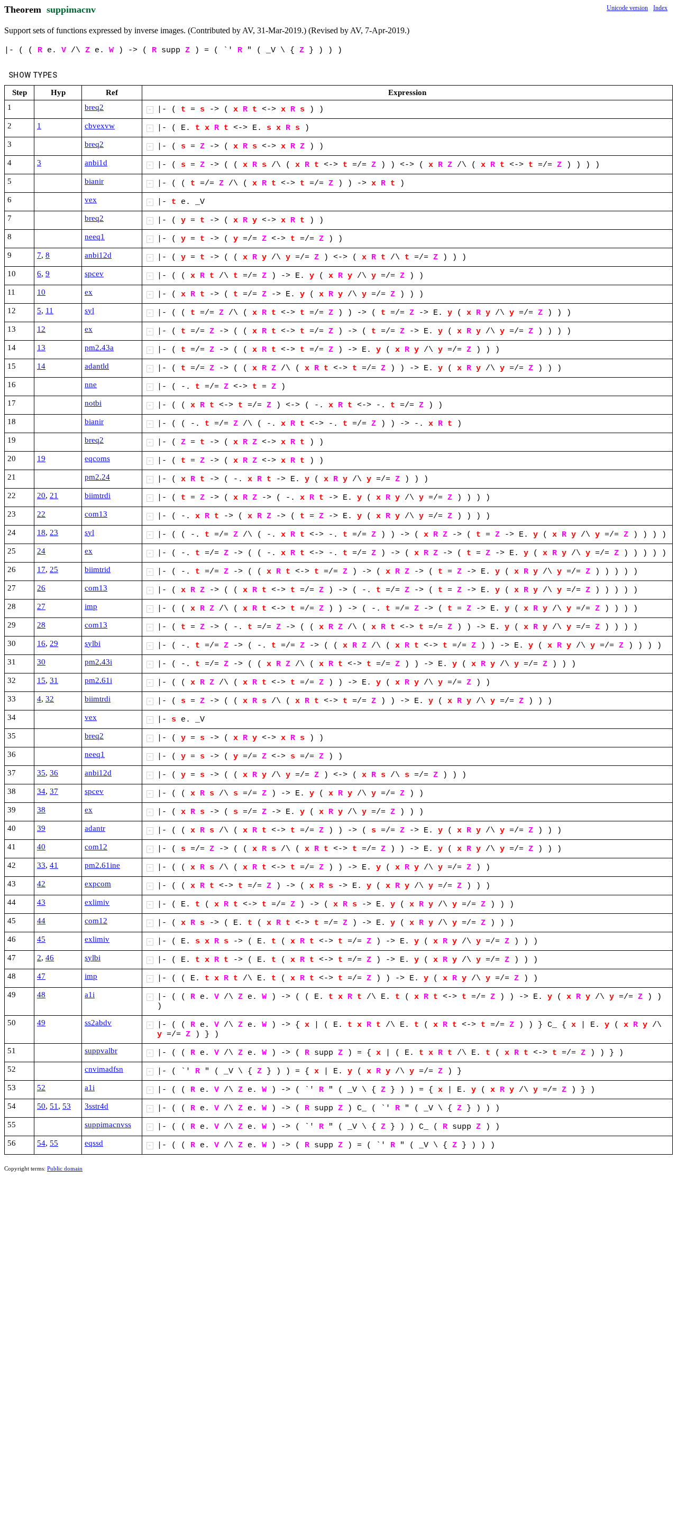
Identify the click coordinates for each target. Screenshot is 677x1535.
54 (41, 1143)
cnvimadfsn (104, 1069)
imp (91, 606)
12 (41, 329)
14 (41, 366)
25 (54, 569)
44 (41, 920)
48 (41, 994)
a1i (90, 994)
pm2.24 (97, 477)
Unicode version (627, 8)
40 (41, 847)
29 (54, 643)
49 (41, 1022)
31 (54, 680)
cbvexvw (100, 125)
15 (41, 680)
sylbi (92, 643)
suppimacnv (71, 9)
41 (54, 865)
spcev (94, 273)
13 (41, 347)
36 (54, 773)
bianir (94, 181)
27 (41, 606)
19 (41, 458)
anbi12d (98, 255)
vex (91, 199)
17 (41, 569)
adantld (97, 366)
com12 (96, 847)
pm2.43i (98, 662)
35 (41, 773)
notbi (93, 403)
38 (41, 810)
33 (41, 865)
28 (41, 625)
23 (54, 532)
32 (49, 699)
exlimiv (97, 902)
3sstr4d (96, 1106)
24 (41, 551)
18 (41, 532)
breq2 (94, 107)
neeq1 (95, 236)
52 (41, 1087)
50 (41, 1106)
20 (41, 495)
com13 (96, 514)
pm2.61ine (102, 865)
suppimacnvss (108, 1124)
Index (660, 8)
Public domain (65, 1168)
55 (54, 1143)
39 (41, 828)
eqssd (94, 1143)
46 (49, 957)
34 (41, 791)
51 (54, 1106)
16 (41, 643)
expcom (98, 883)
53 (66, 1106)
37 (54, 791)
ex (89, 292)
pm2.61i (98, 680)
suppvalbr (101, 1050)
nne (91, 384)
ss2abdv (98, 1022)
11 (49, 310)
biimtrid (98, 569)
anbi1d (96, 162)
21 (54, 495)
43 (41, 902)
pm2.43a (99, 347)
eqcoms (97, 458)
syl (89, 310)
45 (41, 939)
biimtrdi (98, 495)
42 (41, 883)
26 (41, 588)
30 (41, 662)
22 (41, 514)
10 (41, 292)
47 (41, 976)
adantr (95, 828)
